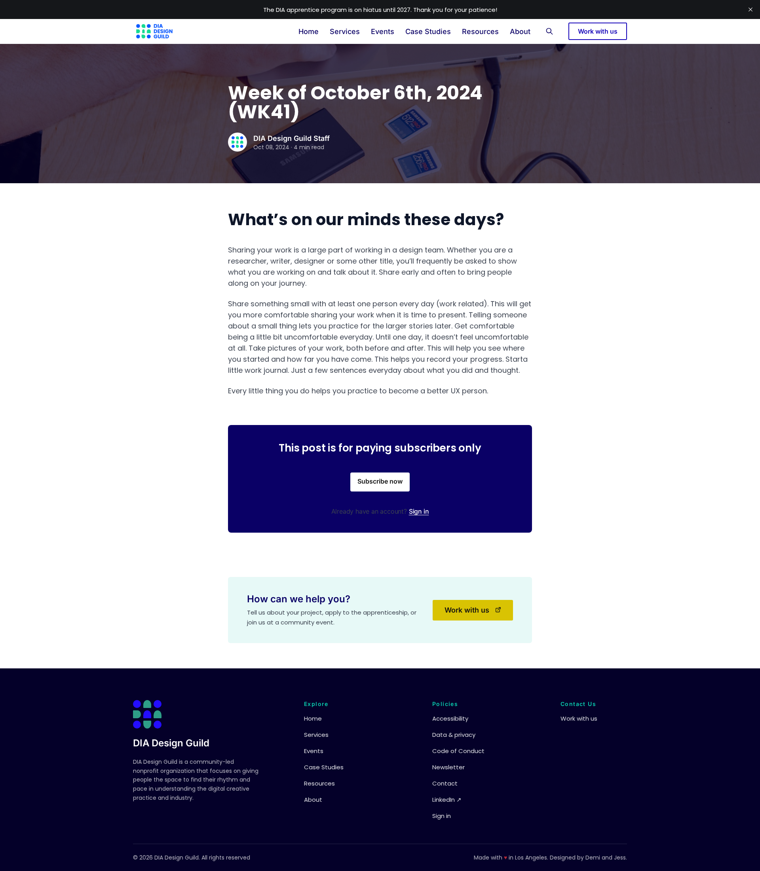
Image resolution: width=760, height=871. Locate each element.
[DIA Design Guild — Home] (154, 31)
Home (308, 31)
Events (382, 31)
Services (345, 31)
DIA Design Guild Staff (291, 138)
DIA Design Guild (171, 743)
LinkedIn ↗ (447, 799)
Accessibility (450, 718)
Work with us (598, 31)
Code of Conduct (458, 751)
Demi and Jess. (606, 858)
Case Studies (428, 31)
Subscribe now (380, 481)
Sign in (419, 511)
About (520, 31)
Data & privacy (453, 735)
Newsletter (448, 767)
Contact (445, 783)
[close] (750, 9)
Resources (480, 31)
